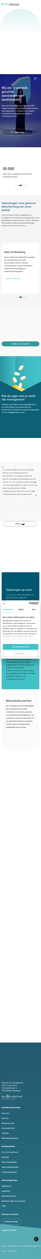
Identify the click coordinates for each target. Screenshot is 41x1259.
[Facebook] (9, 1238)
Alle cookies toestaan (20, 647)
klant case (20, 524)
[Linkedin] (4, 1238)
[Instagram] (21, 1238)
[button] (37, 4)
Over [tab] (34, 609)
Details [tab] (21, 609)
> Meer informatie (12, 278)
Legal (3, 1251)
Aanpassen (19, 654)
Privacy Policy (12, 1251)
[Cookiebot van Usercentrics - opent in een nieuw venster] (29, 603)
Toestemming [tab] (8, 609)
